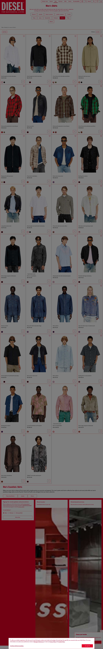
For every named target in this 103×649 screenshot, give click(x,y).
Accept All (87, 645)
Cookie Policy (61, 641)
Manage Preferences (39, 641)
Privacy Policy (52, 641)
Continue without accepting (16, 645)
